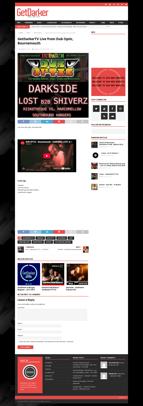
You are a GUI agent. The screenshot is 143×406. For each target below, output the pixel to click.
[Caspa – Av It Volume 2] (95, 155)
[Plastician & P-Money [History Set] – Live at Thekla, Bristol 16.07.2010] (94, 166)
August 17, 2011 (105, 187)
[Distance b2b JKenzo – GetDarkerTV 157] (53, 274)
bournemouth (28, 238)
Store (120, 23)
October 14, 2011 (25, 49)
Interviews (80, 23)
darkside (40, 238)
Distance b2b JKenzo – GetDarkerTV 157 (51, 288)
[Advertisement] (92, 13)
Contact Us (122, 397)
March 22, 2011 (105, 147)
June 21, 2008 (106, 155)
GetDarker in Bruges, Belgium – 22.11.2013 (26, 288)
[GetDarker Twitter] (106, 4)
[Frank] (103, 378)
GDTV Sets (46, 49)
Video (112, 23)
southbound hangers (63, 242)
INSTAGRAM (49, 379)
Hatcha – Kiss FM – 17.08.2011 (110, 185)
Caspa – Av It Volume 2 (109, 153)
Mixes (39, 23)
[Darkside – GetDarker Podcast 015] (77, 274)
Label (103, 23)
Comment (21, 308)
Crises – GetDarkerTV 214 (108, 174)
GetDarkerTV (66, 23)
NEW (19, 23)
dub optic (50, 238)
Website (20, 335)
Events (92, 23)
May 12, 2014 (104, 176)
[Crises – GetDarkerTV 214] (94, 176)
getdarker (61, 238)
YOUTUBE (48, 366)
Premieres (29, 23)
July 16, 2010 (104, 168)
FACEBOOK (48, 363)
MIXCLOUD (48, 376)
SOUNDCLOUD (49, 372)
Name (20, 323)
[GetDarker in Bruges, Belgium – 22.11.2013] (29, 274)
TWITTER (48, 369)
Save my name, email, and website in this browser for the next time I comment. (47, 342)
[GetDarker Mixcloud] (122, 4)
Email (20, 329)
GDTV (28, 33)
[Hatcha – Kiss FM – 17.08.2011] (94, 187)
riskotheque (37, 242)
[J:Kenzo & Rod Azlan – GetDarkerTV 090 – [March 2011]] (94, 145)
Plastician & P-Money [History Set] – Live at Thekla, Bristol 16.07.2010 (112, 164)
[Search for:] (114, 27)
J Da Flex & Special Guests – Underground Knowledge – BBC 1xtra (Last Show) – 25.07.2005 (84, 365)
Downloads (52, 23)
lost (71, 238)
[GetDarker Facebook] (114, 4)
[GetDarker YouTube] (110, 4)
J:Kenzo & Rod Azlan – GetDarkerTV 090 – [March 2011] (111, 143)
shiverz (48, 242)
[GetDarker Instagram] (118, 4)
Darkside (36, 49)
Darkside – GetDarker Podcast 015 (75, 288)
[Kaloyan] (103, 367)
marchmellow (24, 242)
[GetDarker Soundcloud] (126, 4)
